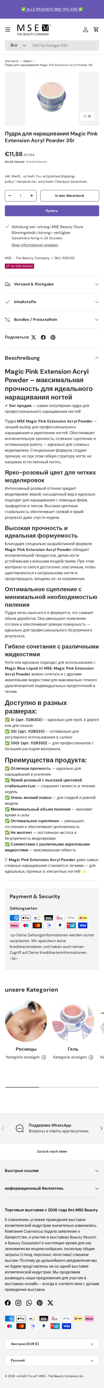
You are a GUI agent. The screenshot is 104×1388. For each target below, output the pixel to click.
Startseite (12, 61)
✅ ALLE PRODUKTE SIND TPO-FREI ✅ (52, 9)
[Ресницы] (26, 1021)
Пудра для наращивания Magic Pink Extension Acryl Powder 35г (49, 65)
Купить (52, 210)
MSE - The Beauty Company (27, 258)
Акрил (27, 61)
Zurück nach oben (52, 1151)
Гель (73, 1049)
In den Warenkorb (69, 195)
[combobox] (52, 45)
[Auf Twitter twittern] (33, 337)
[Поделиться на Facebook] (43, 337)
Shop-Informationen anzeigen (35, 245)
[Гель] (73, 1021)
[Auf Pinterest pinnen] (53, 337)
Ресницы (26, 1049)
